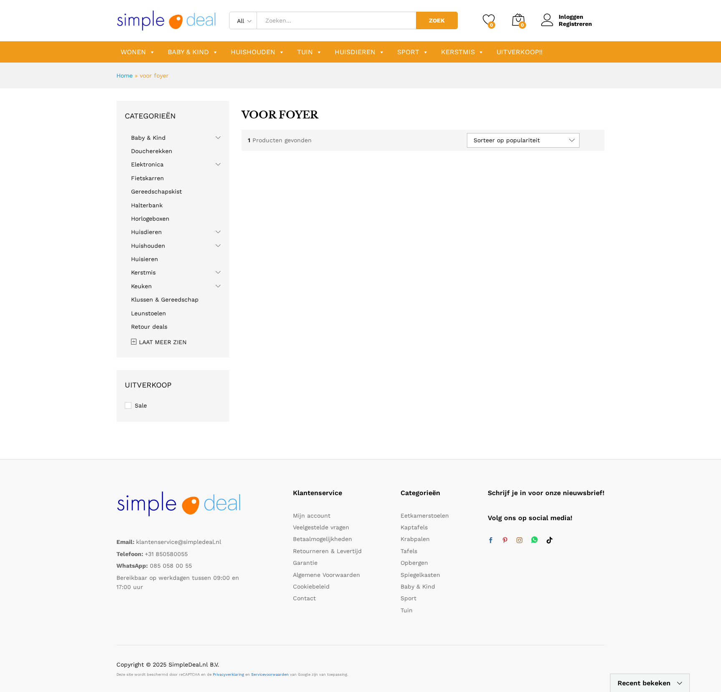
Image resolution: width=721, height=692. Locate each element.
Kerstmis (458, 52)
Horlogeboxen (150, 218)
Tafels (409, 551)
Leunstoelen (148, 313)
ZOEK (437, 20)
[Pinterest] (505, 540)
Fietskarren (147, 178)
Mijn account (311, 515)
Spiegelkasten (420, 574)
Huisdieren (355, 52)
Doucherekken (151, 151)
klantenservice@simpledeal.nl (178, 542)
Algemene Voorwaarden (326, 574)
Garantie (305, 562)
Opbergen (414, 562)
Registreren (575, 23)
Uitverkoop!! (519, 52)
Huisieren (144, 259)
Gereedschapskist (156, 191)
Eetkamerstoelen (425, 515)
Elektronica (147, 164)
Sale (141, 405)
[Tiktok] (549, 540)
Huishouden (253, 52)
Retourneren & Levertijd (327, 551)
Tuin (305, 52)
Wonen (133, 52)
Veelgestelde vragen (321, 527)
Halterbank (147, 205)
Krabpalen (415, 539)
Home (124, 75)
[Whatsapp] (534, 540)
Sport (408, 52)
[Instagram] (519, 540)
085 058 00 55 (171, 565)
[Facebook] (491, 540)
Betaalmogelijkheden (322, 539)
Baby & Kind (188, 52)
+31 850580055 (166, 554)
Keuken (141, 286)
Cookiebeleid (311, 586)
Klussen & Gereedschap (165, 299)
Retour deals (149, 326)
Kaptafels (414, 527)
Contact (304, 598)
